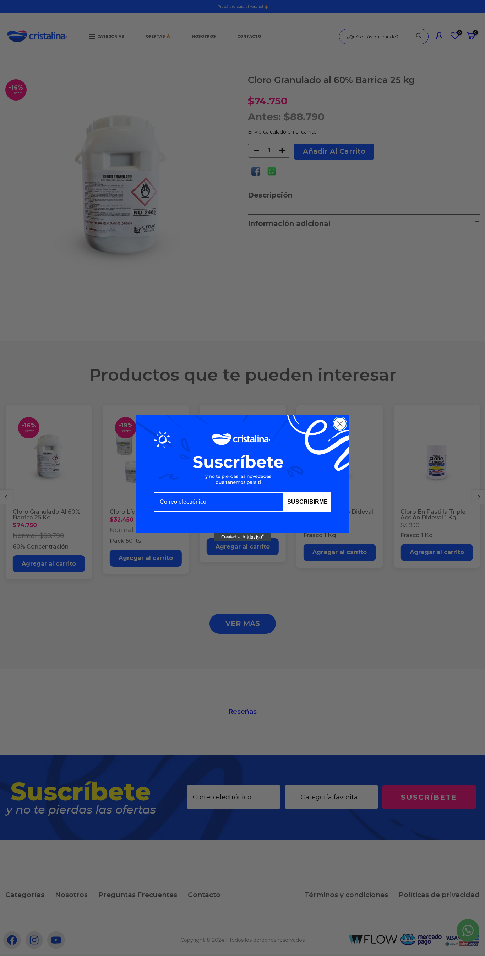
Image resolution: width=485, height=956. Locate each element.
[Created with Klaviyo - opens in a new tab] (242, 537)
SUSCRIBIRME (307, 502)
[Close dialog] (340, 423)
